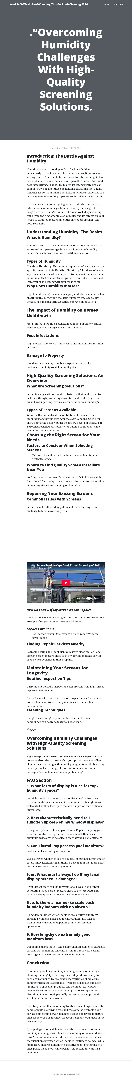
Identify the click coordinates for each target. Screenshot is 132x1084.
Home (106, 4)
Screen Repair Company (81, 830)
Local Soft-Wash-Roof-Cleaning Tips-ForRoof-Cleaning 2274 (48, 4)
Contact (118, 4)
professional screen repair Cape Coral (50, 851)
